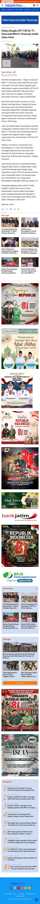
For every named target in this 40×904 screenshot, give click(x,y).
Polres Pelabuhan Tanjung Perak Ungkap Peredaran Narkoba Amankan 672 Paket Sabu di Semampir (9, 251)
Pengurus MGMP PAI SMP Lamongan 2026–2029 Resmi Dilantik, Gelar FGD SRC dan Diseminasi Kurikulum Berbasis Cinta (22, 798)
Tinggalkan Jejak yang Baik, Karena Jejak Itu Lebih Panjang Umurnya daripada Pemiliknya (22, 841)
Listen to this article (10, 75)
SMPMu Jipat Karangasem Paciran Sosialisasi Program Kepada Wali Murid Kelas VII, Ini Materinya (29, 231)
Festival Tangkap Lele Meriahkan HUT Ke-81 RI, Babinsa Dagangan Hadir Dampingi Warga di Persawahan (29, 251)
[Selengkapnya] (36, 589)
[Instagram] (22, 888)
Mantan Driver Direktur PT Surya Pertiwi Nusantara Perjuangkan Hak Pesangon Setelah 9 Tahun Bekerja (20, 789)
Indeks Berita (20, 896)
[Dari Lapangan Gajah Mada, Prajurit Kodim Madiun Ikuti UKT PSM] (29, 666)
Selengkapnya (19, 683)
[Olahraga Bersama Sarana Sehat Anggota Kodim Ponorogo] (11, 666)
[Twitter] (14, 888)
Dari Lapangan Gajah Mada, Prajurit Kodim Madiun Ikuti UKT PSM (29, 674)
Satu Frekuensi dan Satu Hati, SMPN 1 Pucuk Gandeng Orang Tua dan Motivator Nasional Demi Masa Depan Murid (23, 868)
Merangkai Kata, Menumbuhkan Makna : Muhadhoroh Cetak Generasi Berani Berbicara (22, 824)
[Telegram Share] (14, 209)
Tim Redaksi (8, 894)
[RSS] (29, 888)
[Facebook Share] (2, 209)
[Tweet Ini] (6, 209)
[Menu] (2, 5)
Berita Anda (4, 27)
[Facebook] (11, 888)
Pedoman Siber (31, 894)
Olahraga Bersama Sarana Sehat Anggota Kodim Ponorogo (10, 674)
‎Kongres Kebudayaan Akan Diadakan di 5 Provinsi (22, 859)
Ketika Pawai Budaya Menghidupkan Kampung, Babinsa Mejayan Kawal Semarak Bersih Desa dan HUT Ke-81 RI (9, 271)
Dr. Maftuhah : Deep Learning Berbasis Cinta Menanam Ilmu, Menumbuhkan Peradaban (21, 850)
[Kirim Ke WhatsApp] (18, 209)
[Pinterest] (18, 888)
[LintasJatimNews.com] (15, 5)
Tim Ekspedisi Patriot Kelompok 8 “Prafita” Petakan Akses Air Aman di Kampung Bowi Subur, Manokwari (9, 231)
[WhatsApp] (25, 888)
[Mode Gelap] (34, 5)
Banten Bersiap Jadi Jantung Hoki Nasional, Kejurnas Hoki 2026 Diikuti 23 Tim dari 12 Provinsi (19, 656)
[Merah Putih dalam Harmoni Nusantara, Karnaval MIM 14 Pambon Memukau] (30, 262)
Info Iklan (21, 894)
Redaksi (3, 41)
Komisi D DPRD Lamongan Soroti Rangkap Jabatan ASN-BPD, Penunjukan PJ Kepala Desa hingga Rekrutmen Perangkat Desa (22, 807)
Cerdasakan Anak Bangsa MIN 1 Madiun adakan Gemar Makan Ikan (20, 815)
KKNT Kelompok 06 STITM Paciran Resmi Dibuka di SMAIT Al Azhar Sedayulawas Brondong (19, 833)
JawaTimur (11, 27)
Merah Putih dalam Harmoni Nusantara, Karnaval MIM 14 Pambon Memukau (29, 271)
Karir (15, 894)
